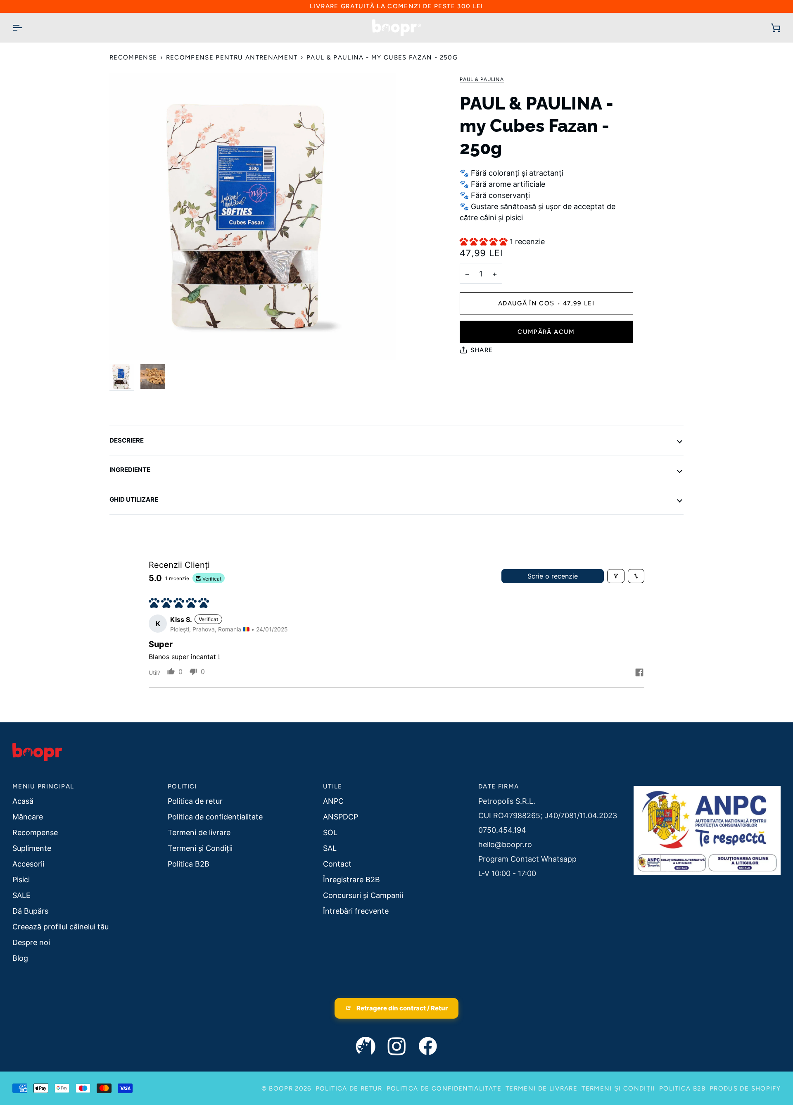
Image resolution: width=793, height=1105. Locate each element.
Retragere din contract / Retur (402, 1008)
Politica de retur (195, 801)
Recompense (133, 57)
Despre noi (31, 942)
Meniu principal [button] (43, 786)
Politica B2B (188, 864)
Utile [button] (332, 786)
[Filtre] (615, 576)
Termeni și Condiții (200, 848)
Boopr (281, 1088)
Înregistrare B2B (351, 879)
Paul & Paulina (482, 79)
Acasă (22, 801)
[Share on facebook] (639, 672)
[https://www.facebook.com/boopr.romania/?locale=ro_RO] (427, 1046)
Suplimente (31, 848)
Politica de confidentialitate (215, 816)
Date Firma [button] (498, 786)
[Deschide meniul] (24, 28)
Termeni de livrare (199, 832)
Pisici (21, 879)
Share (481, 350)
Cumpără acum (546, 332)
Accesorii (28, 864)
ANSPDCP (340, 816)
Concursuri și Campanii (363, 895)
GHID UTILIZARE (133, 499)
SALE (21, 895)
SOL (330, 832)
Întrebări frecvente (356, 911)
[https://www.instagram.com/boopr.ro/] (396, 1046)
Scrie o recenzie (552, 576)
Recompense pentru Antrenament (232, 57)
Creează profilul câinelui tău (60, 926)
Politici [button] (182, 786)
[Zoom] (125, 344)
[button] (485, 241)
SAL (330, 848)
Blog (20, 958)
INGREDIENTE (129, 470)
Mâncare (27, 816)
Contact (337, 864)
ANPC (333, 801)
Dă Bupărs (30, 911)
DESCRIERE (126, 440)
